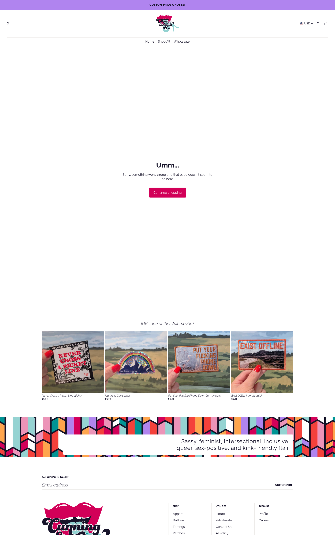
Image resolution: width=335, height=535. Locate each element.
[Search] (8, 23)
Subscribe (284, 485)
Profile (263, 514)
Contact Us (224, 527)
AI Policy (222, 533)
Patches (179, 533)
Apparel (178, 514)
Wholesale (224, 520)
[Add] (98, 387)
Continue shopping (168, 192)
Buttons (178, 520)
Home (220, 514)
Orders (264, 520)
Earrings (179, 527)
